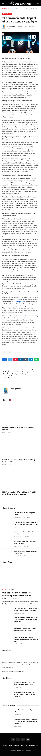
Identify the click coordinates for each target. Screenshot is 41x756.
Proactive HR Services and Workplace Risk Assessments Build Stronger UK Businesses (26, 524)
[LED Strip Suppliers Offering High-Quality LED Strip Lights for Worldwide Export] (20, 478)
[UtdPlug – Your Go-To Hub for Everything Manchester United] (20, 576)
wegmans (17, 750)
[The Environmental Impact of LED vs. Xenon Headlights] (20, 42)
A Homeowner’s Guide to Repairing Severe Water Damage (29, 372)
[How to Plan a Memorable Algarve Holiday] (7, 515)
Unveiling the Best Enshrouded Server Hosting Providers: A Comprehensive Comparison (26, 619)
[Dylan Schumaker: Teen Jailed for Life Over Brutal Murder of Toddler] (7, 685)
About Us (24, 745)
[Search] (38, 3)
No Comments (31, 26)
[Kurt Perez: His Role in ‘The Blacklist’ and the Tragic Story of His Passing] (7, 610)
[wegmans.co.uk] (20, 3)
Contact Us (33, 745)
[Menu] (3, 3)
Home (13, 8)
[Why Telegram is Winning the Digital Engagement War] (7, 544)
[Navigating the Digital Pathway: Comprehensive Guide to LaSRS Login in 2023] (7, 639)
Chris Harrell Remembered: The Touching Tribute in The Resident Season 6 (24, 694)
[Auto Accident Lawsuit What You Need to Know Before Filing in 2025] (7, 630)
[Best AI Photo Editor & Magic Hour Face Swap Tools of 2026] (20, 446)
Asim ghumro (12, 26)
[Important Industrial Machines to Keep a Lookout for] (7, 553)
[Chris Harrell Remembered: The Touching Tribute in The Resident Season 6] (7, 694)
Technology (7, 13)
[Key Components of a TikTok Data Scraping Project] (20, 414)
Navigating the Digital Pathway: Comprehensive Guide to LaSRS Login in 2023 (26, 639)
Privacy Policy (14, 745)
